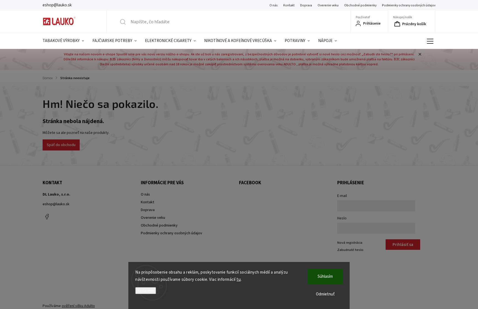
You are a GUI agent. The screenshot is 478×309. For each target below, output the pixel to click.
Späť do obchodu (61, 145)
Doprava (306, 5)
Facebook (47, 216)
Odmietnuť (325, 294)
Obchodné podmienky (360, 5)
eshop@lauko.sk (56, 204)
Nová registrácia (349, 242)
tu (239, 279)
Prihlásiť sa (403, 245)
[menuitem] (65, 41)
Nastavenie (145, 290)
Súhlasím (325, 276)
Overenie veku (328, 5)
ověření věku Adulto (78, 306)
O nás (273, 5)
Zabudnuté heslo (350, 249)
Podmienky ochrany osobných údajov (408, 5)
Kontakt (289, 5)
